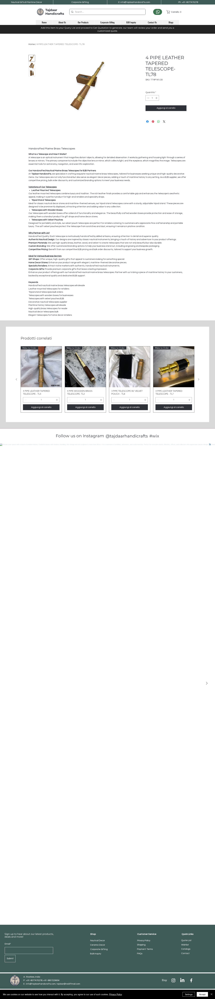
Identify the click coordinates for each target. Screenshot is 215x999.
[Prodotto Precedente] (16, 379)
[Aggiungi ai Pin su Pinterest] (153, 121)
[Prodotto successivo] (198, 379)
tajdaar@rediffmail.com (68, 984)
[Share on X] (164, 121)
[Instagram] (173, 980)
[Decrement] (148, 98)
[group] (107, 379)
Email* (8, 944)
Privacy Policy (115, 994)
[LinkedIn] (182, 980)
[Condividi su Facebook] (147, 121)
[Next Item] (206, 683)
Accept (202, 994)
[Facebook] (191, 980)
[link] (172, 12)
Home (32, 44)
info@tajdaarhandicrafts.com (41, 984)
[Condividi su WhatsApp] (158, 121)
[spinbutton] (152, 98)
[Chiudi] (211, 994)
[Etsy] (164, 980)
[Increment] (157, 98)
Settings (188, 994)
